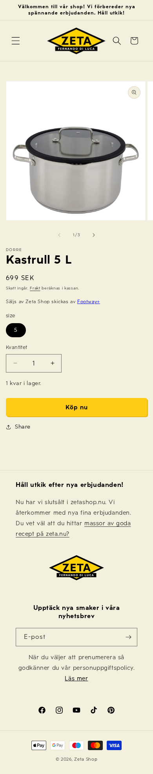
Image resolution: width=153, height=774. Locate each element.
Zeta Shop (85, 759)
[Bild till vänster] (59, 235)
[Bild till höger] (93, 235)
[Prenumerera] (128, 637)
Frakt (35, 288)
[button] (15, 40)
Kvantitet (16, 347)
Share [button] (23, 426)
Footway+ (88, 301)
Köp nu (77, 407)
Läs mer (76, 678)
